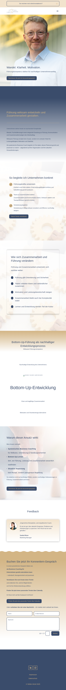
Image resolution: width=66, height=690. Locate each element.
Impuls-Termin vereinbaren (19, 216)
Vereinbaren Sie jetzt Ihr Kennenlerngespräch (21, 78)
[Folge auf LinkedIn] (30, 668)
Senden (55, 633)
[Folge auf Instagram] (35, 668)
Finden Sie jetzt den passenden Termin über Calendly (24, 601)
